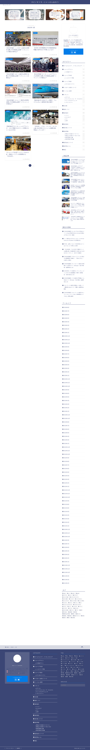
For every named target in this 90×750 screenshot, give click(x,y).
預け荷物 (73, 617)
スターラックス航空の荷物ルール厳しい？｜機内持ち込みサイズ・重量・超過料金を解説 (74, 287)
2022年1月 (66, 486)
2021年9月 (66, 500)
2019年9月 (66, 576)
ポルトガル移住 (65, 610)
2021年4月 (66, 515)
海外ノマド (74, 109)
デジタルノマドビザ (77, 604)
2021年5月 (66, 511)
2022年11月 (67, 450)
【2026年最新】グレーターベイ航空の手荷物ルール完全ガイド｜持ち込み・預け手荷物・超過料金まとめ (74, 265)
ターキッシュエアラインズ (67, 604)
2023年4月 (66, 436)
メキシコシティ (74, 102)
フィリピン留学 (74, 91)
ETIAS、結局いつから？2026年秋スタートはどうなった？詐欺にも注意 (74, 244)
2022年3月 (66, 479)
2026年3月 (66, 325)
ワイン (77, 610)
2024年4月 (66, 400)
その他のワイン (74, 71)
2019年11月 (67, 568)
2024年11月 (67, 382)
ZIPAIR (78, 593)
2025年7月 (66, 354)
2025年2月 (66, 371)
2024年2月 (66, 407)
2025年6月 (66, 357)
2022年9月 (66, 457)
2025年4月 (66, 364)
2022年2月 (66, 483)
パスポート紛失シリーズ (74, 87)
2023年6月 (66, 429)
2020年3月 (66, 554)
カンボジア (74, 117)
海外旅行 (74, 113)
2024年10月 (67, 386)
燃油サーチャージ (77, 615)
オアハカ (74, 97)
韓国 (68, 617)
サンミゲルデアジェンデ (74, 100)
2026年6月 (66, 314)
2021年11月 (67, 493)
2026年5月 (66, 318)
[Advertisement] (73, 631)
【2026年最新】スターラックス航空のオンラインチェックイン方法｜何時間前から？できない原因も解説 (74, 294)
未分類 (74, 105)
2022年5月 (66, 472)
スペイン (76, 602)
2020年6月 (66, 547)
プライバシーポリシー (10, 748)
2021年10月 (67, 497)
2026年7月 (66, 311)
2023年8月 (66, 422)
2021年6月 (66, 508)
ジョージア (80, 659)
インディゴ (65, 595)
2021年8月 (66, 504)
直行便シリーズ (74, 127)
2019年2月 (66, 583)
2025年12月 (67, 336)
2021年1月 (66, 525)
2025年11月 (67, 339)
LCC (68, 593)
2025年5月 (66, 361)
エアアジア (75, 595)
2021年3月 (66, 518)
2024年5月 (66, 397)
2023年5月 (66, 432)
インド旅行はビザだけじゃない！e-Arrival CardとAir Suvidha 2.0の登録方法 (74, 239)
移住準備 (74, 131)
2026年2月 (66, 329)
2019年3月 (66, 579)
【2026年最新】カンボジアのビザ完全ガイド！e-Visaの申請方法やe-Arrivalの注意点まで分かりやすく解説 (74, 233)
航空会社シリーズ (74, 142)
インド (74, 115)
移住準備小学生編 (74, 139)
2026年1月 (66, 332)
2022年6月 (66, 468)
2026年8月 (66, 307)
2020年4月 (66, 551)
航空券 (64, 617)
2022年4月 (66, 475)
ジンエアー (65, 602)
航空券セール (74, 146)
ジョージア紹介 (74, 81)
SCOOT (73, 593)
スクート (70, 602)
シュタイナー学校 (74, 77)
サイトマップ (6, 5)
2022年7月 (66, 465)
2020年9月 (66, 540)
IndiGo (64, 593)
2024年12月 (67, 379)
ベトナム (70, 608)
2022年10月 (67, 454)
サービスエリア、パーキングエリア (74, 65)
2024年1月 (66, 411)
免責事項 (18, 748)
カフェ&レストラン (74, 84)
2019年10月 (67, 572)
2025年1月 (66, 375)
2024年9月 (66, 389)
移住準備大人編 (74, 137)
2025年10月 (67, 343)
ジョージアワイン (74, 69)
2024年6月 (66, 393)
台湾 (74, 120)
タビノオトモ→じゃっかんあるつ (45, 2)
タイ (74, 119)
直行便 (83, 615)
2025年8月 (66, 350)
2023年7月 (66, 425)
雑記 (74, 149)
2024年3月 (66, 404)
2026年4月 (66, 321)
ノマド (70, 606)
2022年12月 (67, 447)
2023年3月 (66, 440)
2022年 (12, 647)
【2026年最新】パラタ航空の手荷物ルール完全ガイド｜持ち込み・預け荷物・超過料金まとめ (74, 280)
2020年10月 (67, 536)
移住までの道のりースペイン (74, 133)
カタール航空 (74, 659)
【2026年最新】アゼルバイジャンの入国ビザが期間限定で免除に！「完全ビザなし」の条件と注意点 (74, 258)
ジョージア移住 (81, 600)
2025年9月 (66, 346)
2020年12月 (67, 529)
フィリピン (65, 608)
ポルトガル (76, 608)
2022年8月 (66, 461)
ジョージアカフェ (65, 661)
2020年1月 (66, 561)
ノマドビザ (75, 606)
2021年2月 (66, 522)
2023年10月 (67, 418)
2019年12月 (67, 565)
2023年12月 (67, 414)
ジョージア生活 (74, 75)
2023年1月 (66, 443)
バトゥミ (80, 606)
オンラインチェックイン (66, 659)
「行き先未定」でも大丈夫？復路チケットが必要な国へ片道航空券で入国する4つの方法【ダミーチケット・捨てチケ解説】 (74, 251)
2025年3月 (66, 368)
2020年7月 (66, 543)
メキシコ (74, 94)
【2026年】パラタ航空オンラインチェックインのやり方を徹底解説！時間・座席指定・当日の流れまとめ (74, 272)
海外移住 (74, 124)
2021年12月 (67, 490)
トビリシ (64, 606)
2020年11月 (67, 533)
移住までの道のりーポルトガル (74, 135)
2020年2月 (66, 558)
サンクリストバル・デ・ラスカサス (74, 98)
